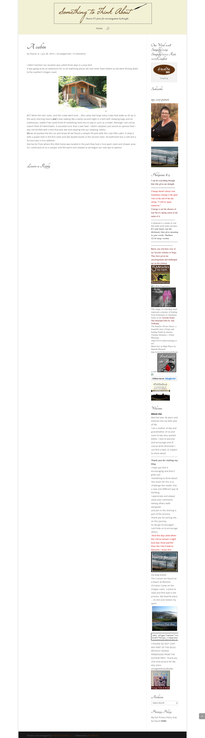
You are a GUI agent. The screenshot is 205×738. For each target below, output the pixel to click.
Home (99, 28)
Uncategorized (63, 53)
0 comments (79, 53)
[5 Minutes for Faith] (160, 283)
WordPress (93, 735)
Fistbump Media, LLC (62, 735)
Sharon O (34, 53)
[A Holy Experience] (160, 286)
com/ (155, 371)
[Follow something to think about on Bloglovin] (164, 379)
